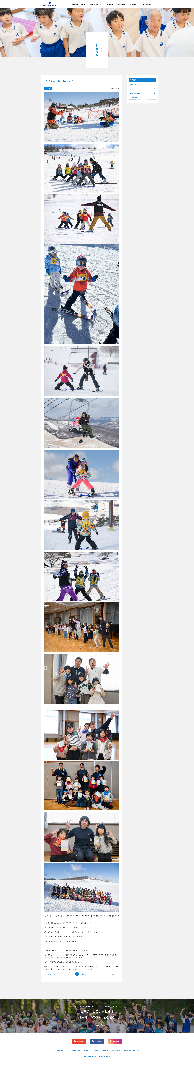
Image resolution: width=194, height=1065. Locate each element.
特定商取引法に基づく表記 (131, 1050)
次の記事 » (111, 974)
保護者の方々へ (96, 4)
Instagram (117, 1041)
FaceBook (98, 1041)
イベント (48, 88)
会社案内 (110, 4)
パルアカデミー (135, 97)
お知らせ (133, 85)
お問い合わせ (146, 4)
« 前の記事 (52, 974)
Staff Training (135, 93)
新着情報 (133, 4)
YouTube (80, 1041)
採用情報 (121, 4)
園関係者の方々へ (78, 4)
